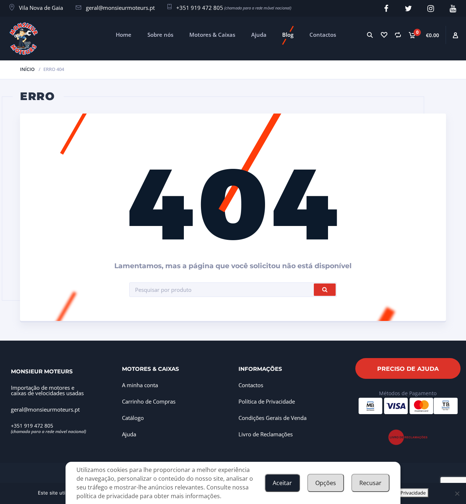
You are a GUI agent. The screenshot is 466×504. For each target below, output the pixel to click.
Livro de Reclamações (265, 434)
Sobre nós (160, 34)
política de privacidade (107, 496)
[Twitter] (408, 8)
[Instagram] (430, 8)
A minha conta (140, 385)
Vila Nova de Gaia (41, 7)
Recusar (370, 483)
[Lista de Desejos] (384, 35)
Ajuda (258, 34)
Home (123, 34)
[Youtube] (453, 8)
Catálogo (133, 417)
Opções (325, 483)
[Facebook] (386, 8)
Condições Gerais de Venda (272, 417)
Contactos (322, 34)
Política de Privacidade (266, 401)
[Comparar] (397, 35)
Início (27, 69)
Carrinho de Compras (148, 401)
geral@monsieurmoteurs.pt (120, 7)
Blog (287, 34)
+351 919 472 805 (199, 7)
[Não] (457, 493)
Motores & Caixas (212, 34)
